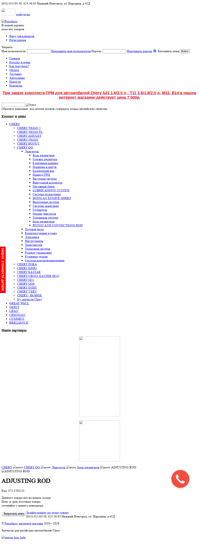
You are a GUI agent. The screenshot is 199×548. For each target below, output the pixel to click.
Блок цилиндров (88, 467)
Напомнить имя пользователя (71, 51)
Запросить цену (13, 513)
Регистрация (17, 40)
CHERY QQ (32, 467)
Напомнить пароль (139, 51)
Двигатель (58, 467)
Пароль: (121, 51)
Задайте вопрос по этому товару (47, 512)
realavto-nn (23, 14)
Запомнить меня (168, 51)
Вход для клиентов (21, 36)
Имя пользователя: (46, 51)
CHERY (7, 467)
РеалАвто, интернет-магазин (24, 523)
